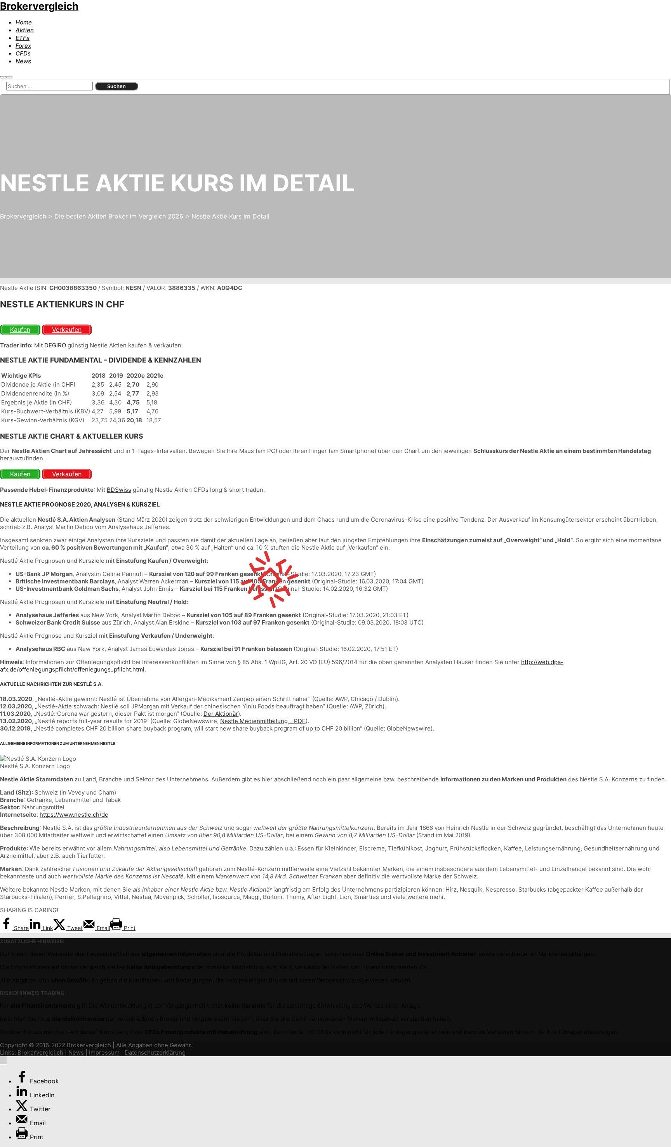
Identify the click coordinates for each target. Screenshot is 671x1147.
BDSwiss (119, 489)
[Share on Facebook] (23, 1081)
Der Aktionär (220, 713)
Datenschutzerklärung (155, 1052)
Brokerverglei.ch (40, 1052)
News (76, 1052)
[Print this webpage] (23, 1137)
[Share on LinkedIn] (23, 1095)
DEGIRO (55, 345)
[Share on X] (23, 1109)
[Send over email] (23, 1123)
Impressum (104, 1052)
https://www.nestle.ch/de (74, 814)
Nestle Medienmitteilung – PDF (263, 721)
